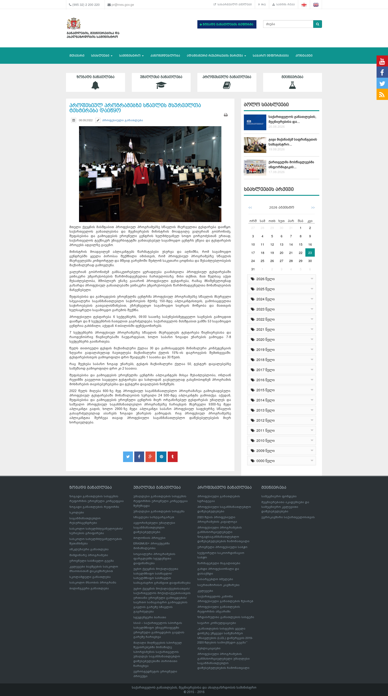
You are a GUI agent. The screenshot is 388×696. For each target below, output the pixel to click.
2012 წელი (265, 420)
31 (291, 227)
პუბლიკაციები (208, 648)
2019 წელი (265, 349)
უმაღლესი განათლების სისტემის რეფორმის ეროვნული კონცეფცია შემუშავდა (160, 501)
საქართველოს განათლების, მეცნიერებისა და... (292, 119)
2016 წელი (265, 379)
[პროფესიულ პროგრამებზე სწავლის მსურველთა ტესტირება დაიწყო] (150, 170)
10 (253, 244)
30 (281, 227)
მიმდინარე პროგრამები (88, 555)
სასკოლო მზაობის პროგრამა (92, 582)
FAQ (263, 4)
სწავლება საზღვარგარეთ (153, 517)
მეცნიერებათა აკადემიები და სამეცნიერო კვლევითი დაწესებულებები (285, 506)
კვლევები (205, 590)
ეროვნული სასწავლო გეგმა (91, 560)
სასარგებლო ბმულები (234, 4)
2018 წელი (265, 359)
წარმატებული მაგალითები (218, 563)
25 (262, 260)
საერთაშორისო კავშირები (218, 585)
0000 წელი (265, 460)
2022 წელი (265, 319)
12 (272, 244)
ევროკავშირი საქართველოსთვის (288, 517)
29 (272, 227)
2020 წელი (265, 339)
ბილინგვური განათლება (89, 588)
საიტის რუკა (285, 4)
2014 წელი (265, 400)
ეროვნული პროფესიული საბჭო (222, 547)
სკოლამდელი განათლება (90, 577)
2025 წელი (265, 288)
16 (310, 244)
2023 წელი (265, 309)
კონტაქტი (304, 55)
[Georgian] (304, 4)
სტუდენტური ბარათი (149, 617)
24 (253, 260)
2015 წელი (265, 389)
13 (281, 244)
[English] (316, 4)
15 (300, 244)
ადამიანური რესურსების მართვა (215, 55)
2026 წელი (265, 278)
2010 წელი (265, 440)
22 (300, 252)
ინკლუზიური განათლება (89, 549)
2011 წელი (265, 430)
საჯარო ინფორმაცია (271, 55)
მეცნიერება (292, 77)
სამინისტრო (130, 55)
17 (253, 252)
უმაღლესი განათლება (161, 77)
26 (272, 260)
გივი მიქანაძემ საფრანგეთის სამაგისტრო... (293, 141)
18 (262, 252)
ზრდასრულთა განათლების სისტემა (225, 617)
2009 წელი (265, 450)
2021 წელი (265, 329)
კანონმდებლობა (165, 55)
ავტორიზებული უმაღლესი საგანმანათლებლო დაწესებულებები (154, 527)
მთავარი (76, 55)
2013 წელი (265, 410)
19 (272, 252)
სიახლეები (100, 55)
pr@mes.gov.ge (123, 4)
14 (291, 244)
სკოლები (76, 512)
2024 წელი (265, 299)
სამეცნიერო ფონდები (279, 496)
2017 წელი (265, 369)
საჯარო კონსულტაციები (216, 623)
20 (281, 252)
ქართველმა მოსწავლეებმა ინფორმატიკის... (291, 164)
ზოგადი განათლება (96, 77)
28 (262, 227)
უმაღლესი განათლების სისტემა (159, 511)
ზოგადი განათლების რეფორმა (94, 507)
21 (291, 252)
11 (262, 244)
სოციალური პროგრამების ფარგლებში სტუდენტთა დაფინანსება (154, 558)
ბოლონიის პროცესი (149, 538)
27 (253, 227)
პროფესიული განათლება (227, 77)
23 (310, 252)
